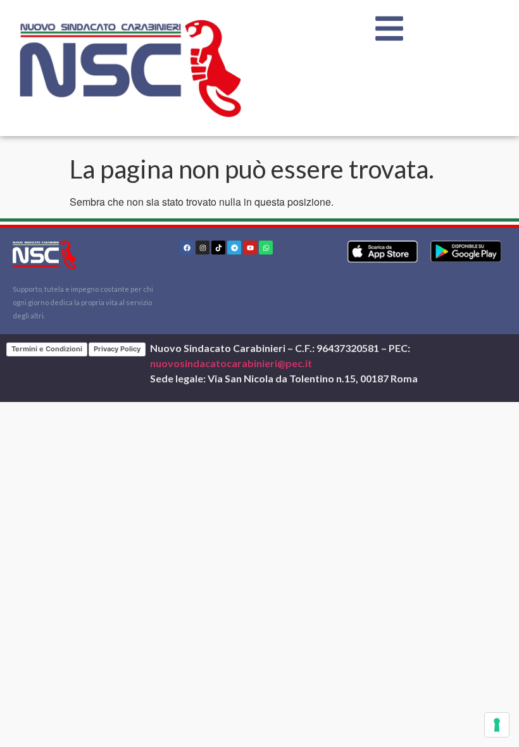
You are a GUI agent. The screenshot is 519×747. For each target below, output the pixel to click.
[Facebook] (187, 247)
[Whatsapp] (266, 247)
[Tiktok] (218, 247)
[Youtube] (250, 247)
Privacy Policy (117, 348)
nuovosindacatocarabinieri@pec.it (231, 363)
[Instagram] (202, 247)
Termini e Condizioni (46, 348)
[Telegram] (234, 247)
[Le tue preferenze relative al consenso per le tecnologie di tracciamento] (497, 725)
